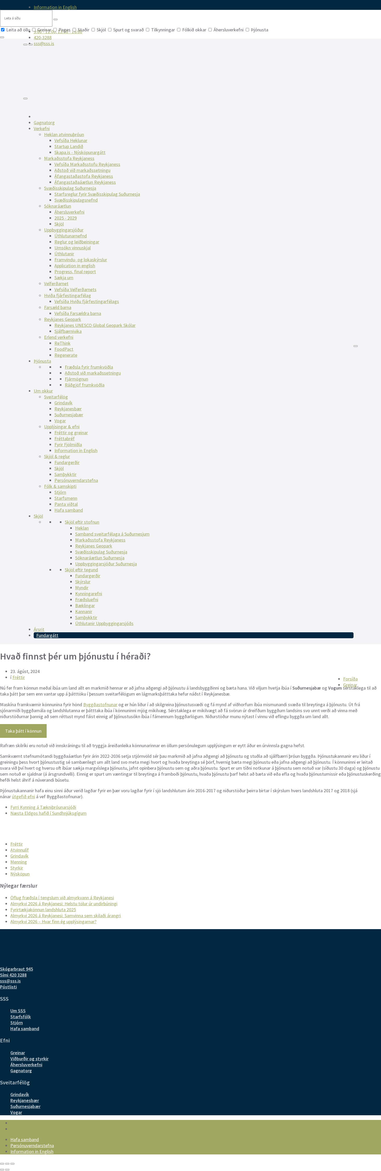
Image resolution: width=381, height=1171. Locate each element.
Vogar (60, 421)
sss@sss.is (10, 981)
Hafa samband (68, 510)
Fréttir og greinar (71, 433)
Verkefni (42, 128)
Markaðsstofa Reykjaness (69, 158)
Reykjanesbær (68, 409)
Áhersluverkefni (229, 30)
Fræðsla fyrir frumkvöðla (89, 367)
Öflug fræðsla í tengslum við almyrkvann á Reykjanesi (62, 898)
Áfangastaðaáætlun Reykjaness (85, 182)
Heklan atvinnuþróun (64, 134)
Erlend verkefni (58, 337)
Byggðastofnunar (100, 704)
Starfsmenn (65, 498)
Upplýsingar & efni (62, 427)
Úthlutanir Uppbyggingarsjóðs (104, 623)
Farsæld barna (57, 307)
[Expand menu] (31, 44)
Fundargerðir (67, 462)
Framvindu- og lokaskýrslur (80, 260)
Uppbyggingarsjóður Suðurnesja (106, 564)
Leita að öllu (18, 30)
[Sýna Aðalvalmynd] (25, 98)
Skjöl (101, 30)
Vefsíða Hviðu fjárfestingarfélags (86, 301)
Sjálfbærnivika (68, 331)
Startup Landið (68, 146)
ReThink (62, 343)
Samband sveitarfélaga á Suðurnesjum (112, 534)
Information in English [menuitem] (55, 7)
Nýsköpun (20, 874)
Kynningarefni (88, 594)
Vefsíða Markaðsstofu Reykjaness (87, 164)
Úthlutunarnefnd (70, 236)
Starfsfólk (20, 1017)
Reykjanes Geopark (62, 319)
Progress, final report (75, 272)
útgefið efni (23, 797)
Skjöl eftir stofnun (82, 522)
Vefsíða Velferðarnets (75, 289)
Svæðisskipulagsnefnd (76, 200)
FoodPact (63, 349)
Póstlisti (8, 987)
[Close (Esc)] (2, 1164)
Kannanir (83, 611)
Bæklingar (85, 605)
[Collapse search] (2, 37)
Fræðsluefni (86, 599)
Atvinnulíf (19, 850)
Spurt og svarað (128, 30)
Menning (18, 862)
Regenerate (65, 355)
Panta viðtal (66, 504)
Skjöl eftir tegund (81, 570)
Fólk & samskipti (60, 486)
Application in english (74, 266)
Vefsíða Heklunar (70, 140)
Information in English (75, 450)
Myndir (81, 588)
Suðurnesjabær (68, 415)
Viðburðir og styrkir (29, 1059)
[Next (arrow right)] (7, 1169)
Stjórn (60, 492)
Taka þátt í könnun (23, 731)
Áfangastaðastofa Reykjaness (83, 176)
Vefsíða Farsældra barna (77, 313)
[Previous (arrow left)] (2, 1169)
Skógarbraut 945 (16, 969)
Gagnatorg (44, 122)
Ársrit (39, 629)
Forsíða (350, 679)
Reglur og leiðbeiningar (76, 242)
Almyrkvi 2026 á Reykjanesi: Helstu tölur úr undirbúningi (63, 904)
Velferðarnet (56, 283)
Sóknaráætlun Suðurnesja (99, 558)
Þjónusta (259, 30)
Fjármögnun (76, 379)
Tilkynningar (163, 30)
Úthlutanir (64, 254)
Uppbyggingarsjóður (63, 230)
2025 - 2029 (65, 218)
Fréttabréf (64, 438)
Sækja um (63, 278)
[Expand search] (25, 44)
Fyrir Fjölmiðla (68, 444)
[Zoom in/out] (12, 1164)
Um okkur (43, 391)
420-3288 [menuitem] (43, 37)
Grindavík (63, 403)
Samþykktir (65, 474)
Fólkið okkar (194, 30)
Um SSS (18, 1011)
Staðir (83, 30)
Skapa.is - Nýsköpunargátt (79, 152)
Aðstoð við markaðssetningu (82, 170)
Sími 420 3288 (13, 975)
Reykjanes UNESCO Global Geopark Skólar (95, 325)
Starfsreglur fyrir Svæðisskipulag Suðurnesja (97, 194)
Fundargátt (47, 635)
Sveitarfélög (56, 397)
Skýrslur (82, 582)
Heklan (82, 528)
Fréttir (18, 677)
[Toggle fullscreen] (7, 1164)
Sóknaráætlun (57, 206)
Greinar (44, 30)
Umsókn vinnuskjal (72, 248)
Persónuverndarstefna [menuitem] (32, 1145)
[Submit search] (55, 19)
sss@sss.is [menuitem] (44, 43)
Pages (65, 30)
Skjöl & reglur (57, 456)
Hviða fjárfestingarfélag (67, 295)
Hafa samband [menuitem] (24, 1139)
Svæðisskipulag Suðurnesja (70, 188)
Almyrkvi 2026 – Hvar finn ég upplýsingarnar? (53, 921)
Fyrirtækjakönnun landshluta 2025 (43, 910)
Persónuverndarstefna (76, 480)
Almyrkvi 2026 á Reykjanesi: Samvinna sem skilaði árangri (65, 915)
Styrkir (16, 868)
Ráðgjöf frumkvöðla (84, 385)
